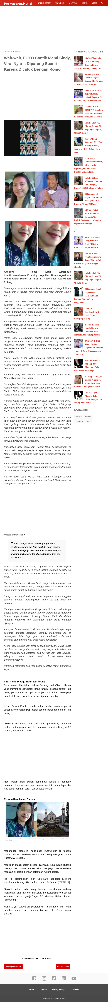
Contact (43, 989)
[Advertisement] (54, 27)
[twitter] (54, 980)
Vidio (94, 3)
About (32, 989)
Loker (85, 3)
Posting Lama (63, 966)
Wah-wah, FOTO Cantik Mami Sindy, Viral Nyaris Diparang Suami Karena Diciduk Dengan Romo (88, 165)
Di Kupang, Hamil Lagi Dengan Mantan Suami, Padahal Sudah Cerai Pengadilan (87, 295)
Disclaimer (74, 989)
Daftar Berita (44, 3)
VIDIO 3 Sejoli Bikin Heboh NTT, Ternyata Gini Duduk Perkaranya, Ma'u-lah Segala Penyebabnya (87, 217)
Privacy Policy (58, 989)
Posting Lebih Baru (13, 966)
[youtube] (73, 980)
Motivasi (73, 3)
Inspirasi (79, 416)
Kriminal (59, 3)
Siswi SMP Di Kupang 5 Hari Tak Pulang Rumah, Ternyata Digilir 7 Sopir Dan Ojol (88, 145)
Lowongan (79, 421)
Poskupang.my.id (18, 3)
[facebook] (34, 980)
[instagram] (44, 980)
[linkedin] (64, 980)
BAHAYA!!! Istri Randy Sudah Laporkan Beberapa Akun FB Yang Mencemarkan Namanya (88, 347)
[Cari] (102, 3)
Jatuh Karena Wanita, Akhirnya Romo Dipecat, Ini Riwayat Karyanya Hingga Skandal (87, 260)
